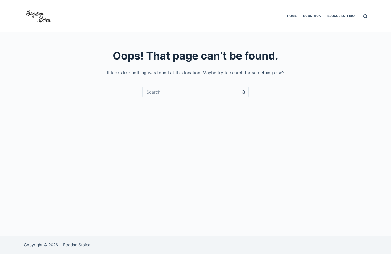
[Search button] (243, 92)
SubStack (312, 16)
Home (292, 16)
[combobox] (190, 92)
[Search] (365, 16)
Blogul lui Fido (341, 16)
